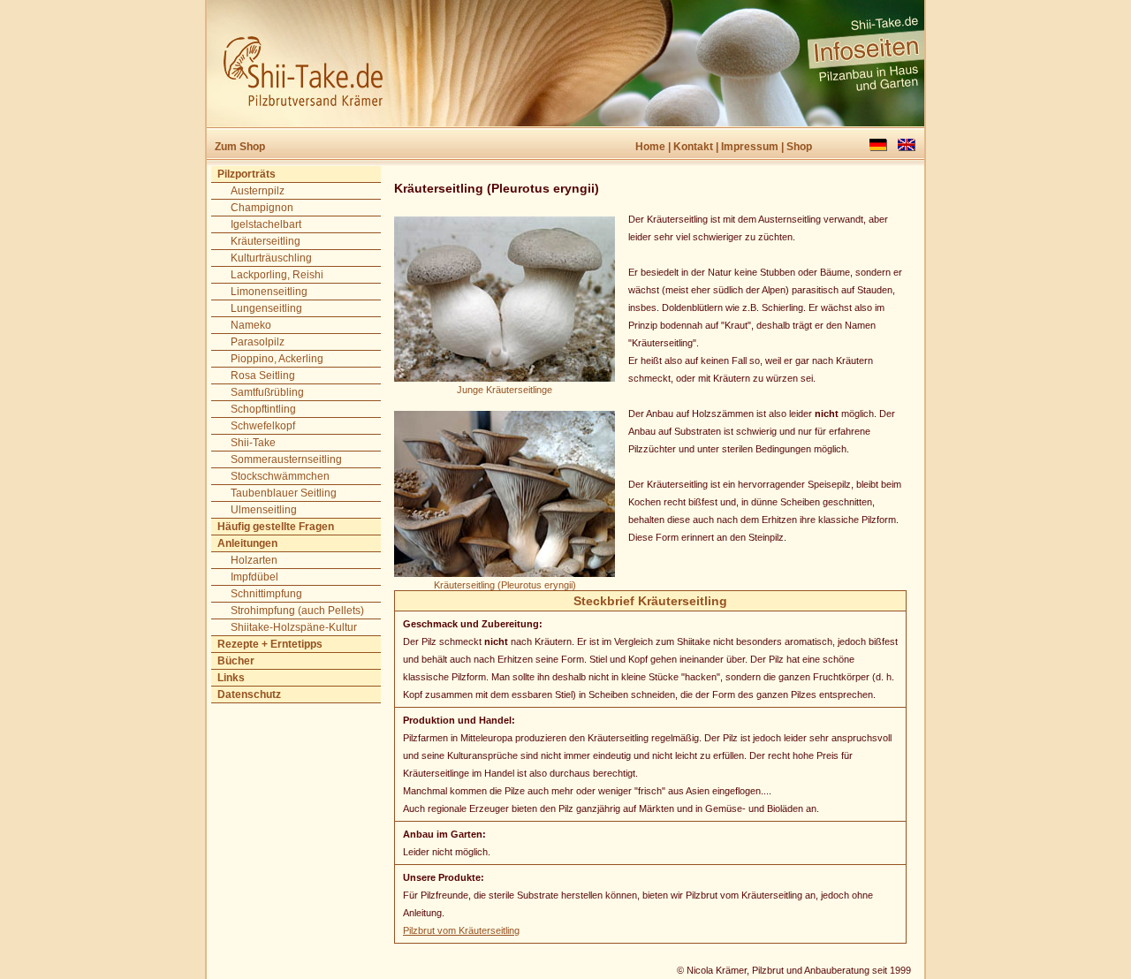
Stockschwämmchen (280, 476)
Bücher (235, 661)
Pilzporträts (246, 174)
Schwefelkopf (263, 426)
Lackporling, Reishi (277, 275)
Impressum (749, 146)
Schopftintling (263, 409)
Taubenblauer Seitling (284, 493)
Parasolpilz (258, 342)
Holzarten (254, 560)
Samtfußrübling (267, 392)
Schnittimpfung (266, 594)
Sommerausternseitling (286, 459)
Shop (799, 146)
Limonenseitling (269, 291)
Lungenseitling (266, 308)
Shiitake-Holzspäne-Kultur (294, 627)
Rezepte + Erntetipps (270, 644)
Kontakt (693, 146)
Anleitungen (247, 543)
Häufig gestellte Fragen (275, 526)
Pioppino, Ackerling (277, 359)
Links (231, 678)
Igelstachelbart (266, 224)
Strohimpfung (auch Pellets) (297, 610)
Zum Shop (240, 146)
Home (650, 146)
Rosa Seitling (263, 375)
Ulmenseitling (264, 510)
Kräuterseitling (265, 241)
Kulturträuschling (271, 258)
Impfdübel (254, 577)
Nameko (251, 325)
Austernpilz (258, 191)
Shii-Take (253, 442)
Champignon (262, 207)
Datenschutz (249, 694)
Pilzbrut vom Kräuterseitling (461, 930)
